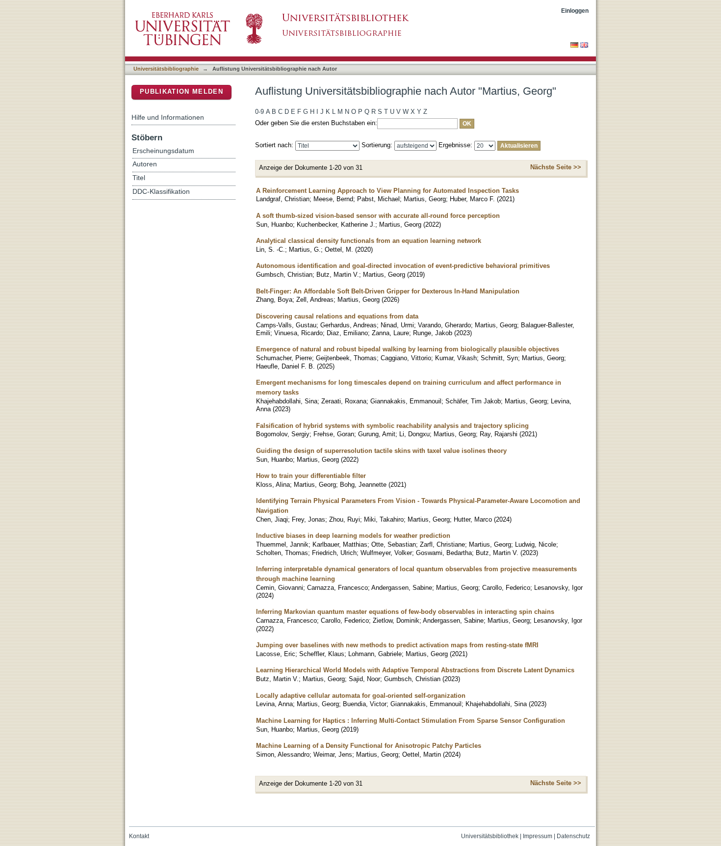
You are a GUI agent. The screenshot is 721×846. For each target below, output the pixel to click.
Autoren (144, 164)
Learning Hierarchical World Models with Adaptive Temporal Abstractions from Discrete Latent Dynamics (415, 670)
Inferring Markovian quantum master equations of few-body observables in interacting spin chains (405, 611)
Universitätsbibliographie (166, 69)
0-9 (259, 111)
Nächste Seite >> (555, 167)
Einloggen (575, 10)
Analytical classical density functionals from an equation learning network (368, 240)
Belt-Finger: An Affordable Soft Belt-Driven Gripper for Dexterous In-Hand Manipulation (387, 291)
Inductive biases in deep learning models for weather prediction (353, 535)
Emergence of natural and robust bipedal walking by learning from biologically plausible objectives (407, 349)
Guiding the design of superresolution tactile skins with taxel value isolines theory (381, 450)
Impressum (537, 836)
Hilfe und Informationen (167, 117)
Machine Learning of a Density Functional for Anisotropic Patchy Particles (368, 745)
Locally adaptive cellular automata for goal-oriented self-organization (360, 695)
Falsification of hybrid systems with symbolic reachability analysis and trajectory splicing (392, 425)
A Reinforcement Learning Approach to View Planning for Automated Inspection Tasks (387, 190)
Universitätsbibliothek (489, 836)
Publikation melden (181, 91)
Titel (138, 178)
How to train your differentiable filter (311, 475)
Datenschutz (573, 836)
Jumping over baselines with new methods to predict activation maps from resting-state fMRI (397, 645)
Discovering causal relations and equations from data (337, 316)
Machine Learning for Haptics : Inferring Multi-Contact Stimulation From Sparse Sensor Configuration (410, 720)
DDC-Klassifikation (161, 191)
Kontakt (139, 836)
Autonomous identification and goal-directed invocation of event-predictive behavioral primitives (403, 265)
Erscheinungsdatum (163, 151)
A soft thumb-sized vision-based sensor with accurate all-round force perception (378, 215)
